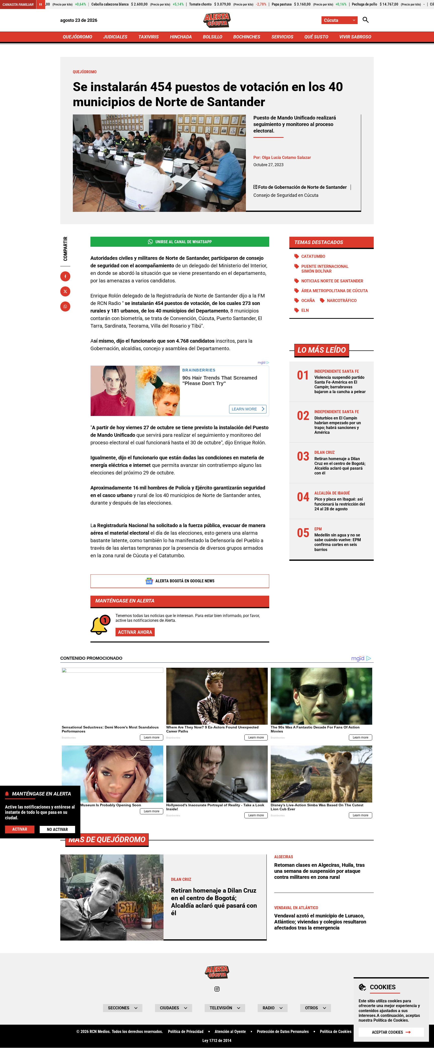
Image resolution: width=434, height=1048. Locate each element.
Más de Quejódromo (107, 839)
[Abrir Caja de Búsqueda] (366, 20)
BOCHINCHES (246, 36)
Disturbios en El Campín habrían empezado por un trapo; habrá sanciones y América (337, 425)
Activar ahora (135, 632)
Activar (19, 829)
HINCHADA (181, 36)
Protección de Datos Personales (283, 1032)
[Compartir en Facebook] (65, 276)
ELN (305, 310)
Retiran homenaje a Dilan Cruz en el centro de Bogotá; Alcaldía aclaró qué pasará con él (339, 466)
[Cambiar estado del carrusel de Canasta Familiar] (40, 4)
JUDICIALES (115, 36)
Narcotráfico (342, 300)
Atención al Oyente (230, 1032)
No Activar (57, 829)
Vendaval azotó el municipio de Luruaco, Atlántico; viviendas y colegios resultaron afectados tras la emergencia (320, 922)
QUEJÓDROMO (77, 36)
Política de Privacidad (185, 1032)
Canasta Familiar (18, 5)
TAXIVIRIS (148, 36)
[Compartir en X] (65, 291)
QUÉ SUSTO (316, 36)
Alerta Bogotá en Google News (184, 581)
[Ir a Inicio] (217, 20)
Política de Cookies (390, 1020)
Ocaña (308, 300)
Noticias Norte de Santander (332, 281)
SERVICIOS (282, 36)
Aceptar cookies (387, 1032)
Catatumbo (313, 256)
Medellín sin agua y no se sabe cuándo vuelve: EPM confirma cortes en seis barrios (337, 542)
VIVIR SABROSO (355, 36)
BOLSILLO (212, 36)
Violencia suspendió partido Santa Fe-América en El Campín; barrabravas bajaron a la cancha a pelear (340, 384)
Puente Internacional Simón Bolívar (325, 269)
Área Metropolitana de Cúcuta (334, 290)
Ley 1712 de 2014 (216, 1041)
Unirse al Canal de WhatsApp (183, 241)
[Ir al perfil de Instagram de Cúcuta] (217, 989)
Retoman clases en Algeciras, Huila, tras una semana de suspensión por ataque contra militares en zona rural (319, 871)
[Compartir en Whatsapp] (65, 306)
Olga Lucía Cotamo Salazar (286, 157)
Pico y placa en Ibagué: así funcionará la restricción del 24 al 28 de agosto (339, 504)
